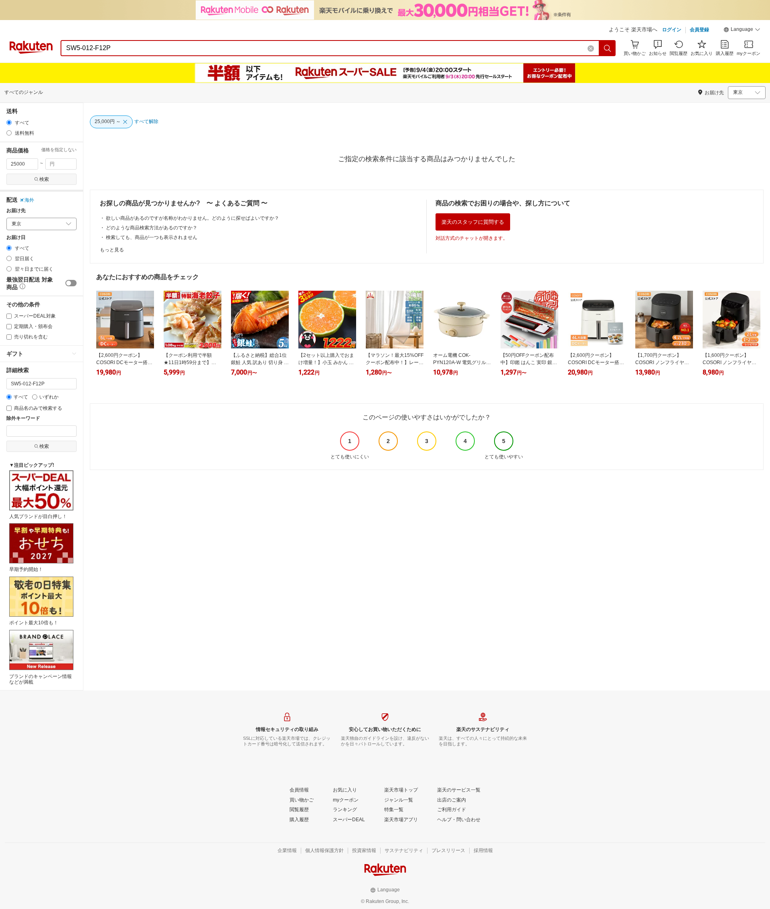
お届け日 (16, 237)
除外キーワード (23, 418)
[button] (741, 30)
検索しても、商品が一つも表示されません (151, 237)
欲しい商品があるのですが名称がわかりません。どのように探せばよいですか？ (192, 218)
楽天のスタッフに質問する (473, 222)
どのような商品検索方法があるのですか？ (151, 228)
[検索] (608, 48)
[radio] (9, 122)
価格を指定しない (59, 149)
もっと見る (112, 250)
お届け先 (16, 210)
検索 (44, 179)
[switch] (71, 283)
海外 (29, 200)
